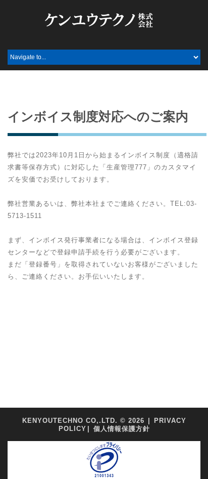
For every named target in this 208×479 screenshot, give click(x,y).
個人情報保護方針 (121, 428)
